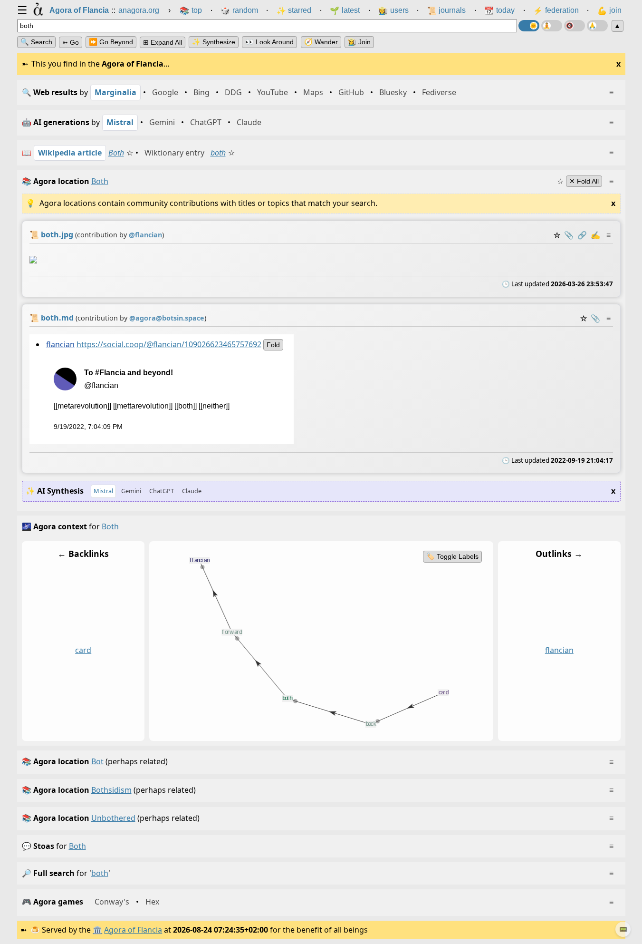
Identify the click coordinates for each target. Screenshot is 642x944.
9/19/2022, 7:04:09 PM (87, 426)
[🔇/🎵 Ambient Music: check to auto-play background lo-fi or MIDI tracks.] (574, 25)
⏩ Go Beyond (111, 42)
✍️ (595, 235)
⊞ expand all (162, 42)
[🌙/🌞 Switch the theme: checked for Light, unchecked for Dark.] (528, 25)
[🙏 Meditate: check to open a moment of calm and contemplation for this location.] (597, 25)
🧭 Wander (321, 42)
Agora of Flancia (133, 930)
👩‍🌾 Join (359, 42)
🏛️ (97, 930)
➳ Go (70, 42)
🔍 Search (36, 42)
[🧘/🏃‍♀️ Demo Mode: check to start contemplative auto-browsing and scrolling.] (551, 25)
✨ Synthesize (213, 42)
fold (272, 345)
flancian (60, 344)
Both (116, 152)
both (218, 152)
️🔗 (582, 235)
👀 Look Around (269, 42)
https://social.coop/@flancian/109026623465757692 (168, 344)
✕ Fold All (584, 181)
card (83, 650)
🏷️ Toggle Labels (452, 556)
